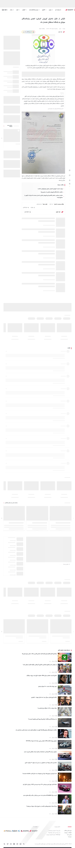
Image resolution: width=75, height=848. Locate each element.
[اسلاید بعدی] (2, 138)
